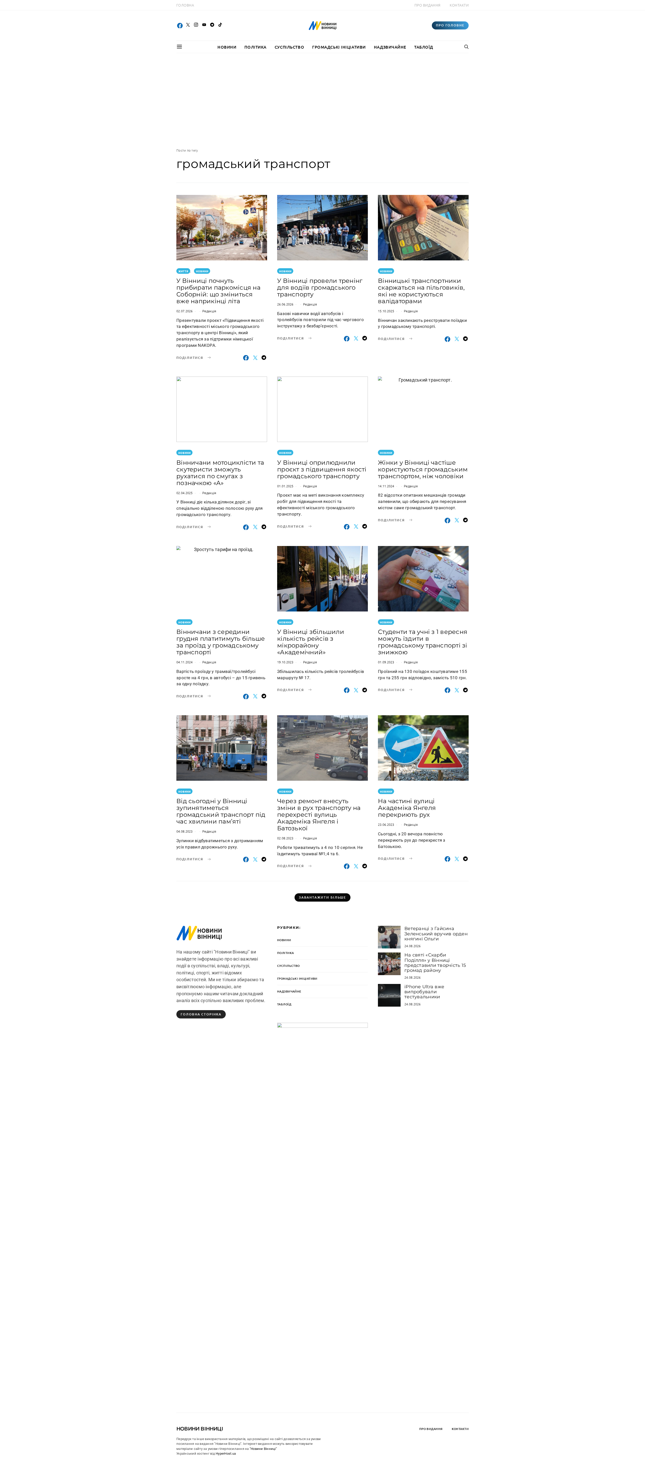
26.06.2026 (285, 304)
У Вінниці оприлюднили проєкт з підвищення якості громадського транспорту (322, 469)
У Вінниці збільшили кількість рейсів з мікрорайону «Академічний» (310, 642)
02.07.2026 (184, 311)
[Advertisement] (322, 100)
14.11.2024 (386, 486)
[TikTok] (220, 25)
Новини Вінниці (199, 1429)
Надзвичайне (390, 47)
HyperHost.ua (226, 1453)
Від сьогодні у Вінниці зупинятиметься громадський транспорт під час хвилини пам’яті (220, 811)
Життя (183, 271)
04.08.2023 (184, 831)
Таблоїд (423, 47)
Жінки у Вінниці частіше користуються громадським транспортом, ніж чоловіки (423, 469)
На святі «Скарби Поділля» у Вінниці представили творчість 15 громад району (435, 962)
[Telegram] (212, 25)
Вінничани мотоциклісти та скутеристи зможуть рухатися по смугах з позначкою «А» (220, 473)
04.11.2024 (184, 662)
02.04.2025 (184, 492)
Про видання (427, 5)
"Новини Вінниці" (263, 1449)
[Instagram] (196, 25)
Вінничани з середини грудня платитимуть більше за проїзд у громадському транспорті (220, 642)
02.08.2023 (285, 838)
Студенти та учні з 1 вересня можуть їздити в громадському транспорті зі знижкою (422, 642)
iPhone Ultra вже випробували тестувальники (424, 992)
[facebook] (179, 25)
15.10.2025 (386, 311)
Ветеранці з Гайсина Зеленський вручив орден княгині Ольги (436, 934)
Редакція (209, 311)
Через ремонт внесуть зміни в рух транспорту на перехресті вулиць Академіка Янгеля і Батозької (319, 814)
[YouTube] (204, 25)
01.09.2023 (386, 662)
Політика (255, 47)
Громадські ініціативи (339, 47)
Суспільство (289, 47)
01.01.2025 (285, 486)
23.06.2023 (386, 824)
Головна (185, 5)
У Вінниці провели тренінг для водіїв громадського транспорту (319, 287)
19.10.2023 (285, 662)
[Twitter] (187, 25)
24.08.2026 (412, 945)
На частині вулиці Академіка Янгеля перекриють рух (407, 807)
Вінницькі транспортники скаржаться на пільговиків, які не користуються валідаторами (421, 291)
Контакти (459, 5)
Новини (226, 47)
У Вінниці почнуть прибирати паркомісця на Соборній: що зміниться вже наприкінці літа (218, 291)
